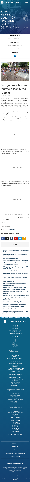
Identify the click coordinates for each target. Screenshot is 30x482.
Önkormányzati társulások (15, 379)
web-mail (15, 449)
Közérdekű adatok (15, 401)
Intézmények (15, 419)
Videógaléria (15, 416)
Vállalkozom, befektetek (15, 333)
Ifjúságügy (15, 426)
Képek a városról (15, 417)
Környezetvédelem (15, 382)
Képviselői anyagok (15, 456)
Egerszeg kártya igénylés (15, 45)
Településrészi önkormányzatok (15, 368)
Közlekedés (15, 429)
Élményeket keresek (15, 331)
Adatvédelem (15, 460)
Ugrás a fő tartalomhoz (25, 0)
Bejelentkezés (15, 475)
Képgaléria (15, 328)
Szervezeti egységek (15, 395)
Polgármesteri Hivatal (14, 38)
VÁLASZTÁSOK (15, 52)
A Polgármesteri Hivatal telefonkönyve (15, 453)
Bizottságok (15, 366)
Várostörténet (15, 327)
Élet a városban (14, 42)
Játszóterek (15, 428)
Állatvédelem (15, 383)
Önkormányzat (14, 35)
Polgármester (15, 355)
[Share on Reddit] (16, 238)
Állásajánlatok (15, 423)
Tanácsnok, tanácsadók (15, 363)
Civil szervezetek (15, 420)
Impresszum (15, 446)
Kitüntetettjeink (15, 371)
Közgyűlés (15, 365)
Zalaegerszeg (10, 2)
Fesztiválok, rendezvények (15, 412)
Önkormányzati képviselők (14, 358)
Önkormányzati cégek (15, 377)
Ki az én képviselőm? (15, 361)
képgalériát (12, 229)
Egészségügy (15, 425)
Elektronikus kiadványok (15, 434)
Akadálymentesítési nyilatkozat (15, 463)
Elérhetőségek (15, 396)
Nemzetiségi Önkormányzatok (15, 369)
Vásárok (15, 433)
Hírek (13, 26)
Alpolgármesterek (15, 356)
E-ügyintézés (15, 398)
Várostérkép (15, 380)
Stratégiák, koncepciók (15, 374)
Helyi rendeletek (15, 373)
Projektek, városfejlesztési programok (15, 376)
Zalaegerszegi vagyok (15, 330)
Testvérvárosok (15, 385)
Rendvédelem (15, 431)
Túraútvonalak (15, 436)
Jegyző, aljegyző (15, 393)
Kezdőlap (5, 26)
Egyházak (15, 422)
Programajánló (15, 411)
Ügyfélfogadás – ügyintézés (15, 399)
